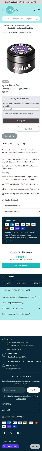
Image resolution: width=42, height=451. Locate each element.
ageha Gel (13, 32)
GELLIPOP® (12, 442)
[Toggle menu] (3, 10)
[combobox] (21, 18)
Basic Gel (26, 89)
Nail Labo (12, 89)
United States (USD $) (13, 417)
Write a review (21, 265)
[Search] (37, 18)
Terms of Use (31, 396)
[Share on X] (17, 143)
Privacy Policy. (21, 399)
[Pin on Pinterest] (24, 143)
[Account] (34, 10)
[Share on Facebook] (11, 143)
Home (4, 32)
